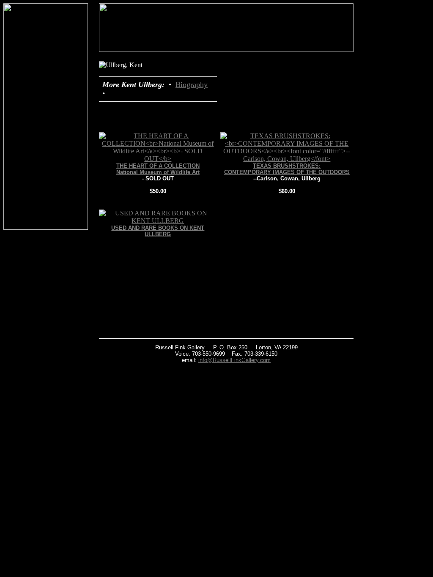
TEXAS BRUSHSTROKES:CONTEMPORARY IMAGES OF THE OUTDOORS (287, 169)
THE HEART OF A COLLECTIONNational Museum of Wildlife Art (158, 169)
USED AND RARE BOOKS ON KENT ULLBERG (157, 231)
